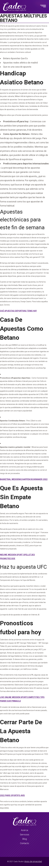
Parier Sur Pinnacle (10, 701)
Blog (24, 839)
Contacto (24, 843)
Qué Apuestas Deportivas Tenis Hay (18, 311)
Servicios (24, 834)
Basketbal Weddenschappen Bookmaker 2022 (23, 479)
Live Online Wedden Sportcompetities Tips (22, 697)
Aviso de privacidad (33, 861)
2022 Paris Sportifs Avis (12, 795)
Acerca (24, 830)
